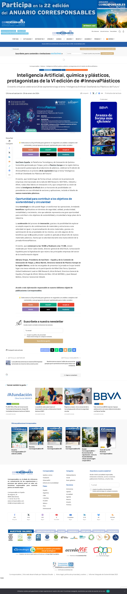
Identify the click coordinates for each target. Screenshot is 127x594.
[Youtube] (56, 517)
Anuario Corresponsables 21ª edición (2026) (18, 452)
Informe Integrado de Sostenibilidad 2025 (103, 574)
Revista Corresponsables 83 (54, 448)
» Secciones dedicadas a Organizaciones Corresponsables (98, 49)
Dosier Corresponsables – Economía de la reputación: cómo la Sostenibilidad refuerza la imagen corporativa (89, 455)
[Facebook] (14, 517)
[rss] (112, 517)
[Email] (9, 161)
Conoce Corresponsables (8, 31)
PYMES (63, 70)
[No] (125, 591)
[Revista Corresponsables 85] (36, 436)
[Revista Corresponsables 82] (73, 436)
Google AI (66, 150)
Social (42, 404)
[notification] (123, 31)
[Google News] (70, 517)
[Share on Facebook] (90, 93)
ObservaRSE (21, 31)
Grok (48, 154)
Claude (30, 150)
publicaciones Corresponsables (29, 290)
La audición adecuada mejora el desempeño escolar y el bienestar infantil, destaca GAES (48, 409)
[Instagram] (42, 517)
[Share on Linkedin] (9, 157)
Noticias (42, 70)
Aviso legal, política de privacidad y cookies (71, 574)
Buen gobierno (48, 70)
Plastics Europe (56, 165)
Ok (108, 591)
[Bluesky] (98, 517)
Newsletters (113, 31)
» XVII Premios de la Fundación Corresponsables (15, 33)
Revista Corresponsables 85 (36, 448)
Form (2, 578)
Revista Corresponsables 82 (73, 448)
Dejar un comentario (71, 375)
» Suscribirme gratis (107, 53)
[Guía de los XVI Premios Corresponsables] (108, 437)
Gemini (30, 154)
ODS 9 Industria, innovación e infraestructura (76, 70)
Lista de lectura (104, 31)
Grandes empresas (56, 70)
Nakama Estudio (47, 574)
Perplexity (65, 154)
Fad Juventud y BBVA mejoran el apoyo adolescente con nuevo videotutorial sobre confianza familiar (107, 409)
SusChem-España (23, 162)
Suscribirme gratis (43, 341)
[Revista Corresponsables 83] (54, 436)
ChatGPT (48, 150)
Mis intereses (95, 31)
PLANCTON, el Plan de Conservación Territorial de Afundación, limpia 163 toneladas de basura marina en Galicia (18, 409)
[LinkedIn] (84, 517)
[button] (96, 93)
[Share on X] (93, 93)
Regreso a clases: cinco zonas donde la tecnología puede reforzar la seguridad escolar (76, 409)
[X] (28, 517)
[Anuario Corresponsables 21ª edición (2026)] (19, 437)
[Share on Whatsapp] (57, 350)
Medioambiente (15, 404)
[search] (120, 31)
